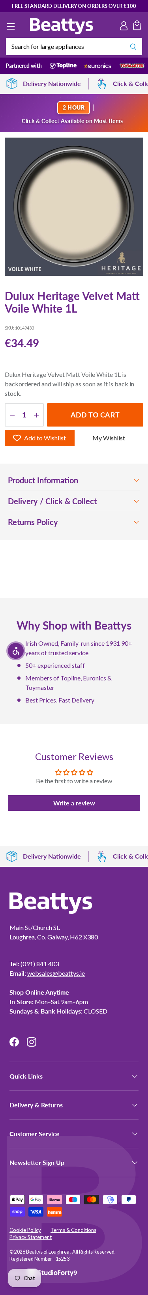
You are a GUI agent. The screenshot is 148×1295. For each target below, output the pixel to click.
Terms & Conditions (73, 1230)
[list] (74, 207)
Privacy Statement (30, 1237)
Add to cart (95, 414)
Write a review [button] (74, 803)
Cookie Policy (25, 1230)
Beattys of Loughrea (48, 1252)
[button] (137, 26)
